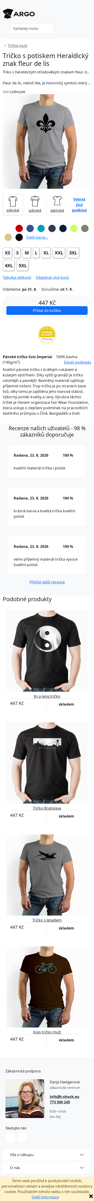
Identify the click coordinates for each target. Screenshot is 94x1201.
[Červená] (19, 228)
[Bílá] (8, 228)
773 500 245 (60, 1102)
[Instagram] (10, 1137)
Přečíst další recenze (47, 582)
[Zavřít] (91, 1196)
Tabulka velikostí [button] (17, 277)
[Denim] (52, 228)
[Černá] (19, 237)
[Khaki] (84, 228)
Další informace (45, 1197)
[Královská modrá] (30, 228)
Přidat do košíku (47, 310)
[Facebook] (22, 1137)
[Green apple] (73, 228)
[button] (79, 204)
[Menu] (88, 15)
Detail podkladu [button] (77, 362)
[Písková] (8, 237)
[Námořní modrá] (62, 228)
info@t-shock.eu (64, 1096)
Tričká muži (17, 45)
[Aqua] (41, 228)
